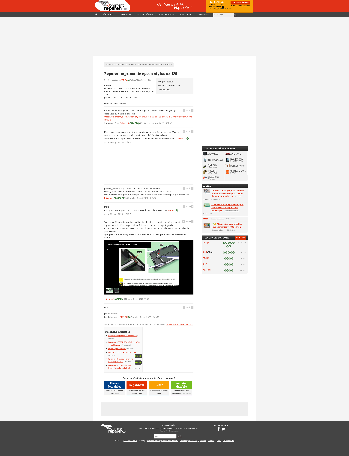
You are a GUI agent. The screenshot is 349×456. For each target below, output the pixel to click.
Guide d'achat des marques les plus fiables (181, 392)
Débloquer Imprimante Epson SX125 (122, 335)
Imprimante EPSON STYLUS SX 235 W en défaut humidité (124, 343)
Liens (205, 218)
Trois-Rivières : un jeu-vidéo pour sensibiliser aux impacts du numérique (227, 207)
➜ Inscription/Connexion (240, 5)
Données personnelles (188, 441)
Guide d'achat (186, 14)
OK (179, 436)
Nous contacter (228, 441)
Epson (170, 81)
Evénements (203, 14)
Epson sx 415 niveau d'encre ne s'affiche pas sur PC (120, 360)
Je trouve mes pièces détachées (114, 392)
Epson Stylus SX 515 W (117, 348)
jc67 (205, 264)
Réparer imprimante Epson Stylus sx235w (124, 352)
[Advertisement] (174, 36)
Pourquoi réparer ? (232, 210)
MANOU (123, 80)
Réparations (108, 14)
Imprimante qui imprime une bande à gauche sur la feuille (119, 367)
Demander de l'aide (240, 2)
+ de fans (215, 6)
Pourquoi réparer (145, 14)
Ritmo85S (207, 270)
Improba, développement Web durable (162, 441)
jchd (205, 252)
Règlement (202, 441)
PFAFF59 (206, 258)
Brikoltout (125, 123)
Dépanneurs (125, 14)
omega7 (206, 242)
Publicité (211, 441)
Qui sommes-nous (130, 441)
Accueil (114, 5)
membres (215, 4)
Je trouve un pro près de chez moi (136, 392)
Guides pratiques (166, 14)
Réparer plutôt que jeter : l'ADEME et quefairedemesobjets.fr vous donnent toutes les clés (227, 193)
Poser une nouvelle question (179, 324)
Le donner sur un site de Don (159, 392)
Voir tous (240, 237)
